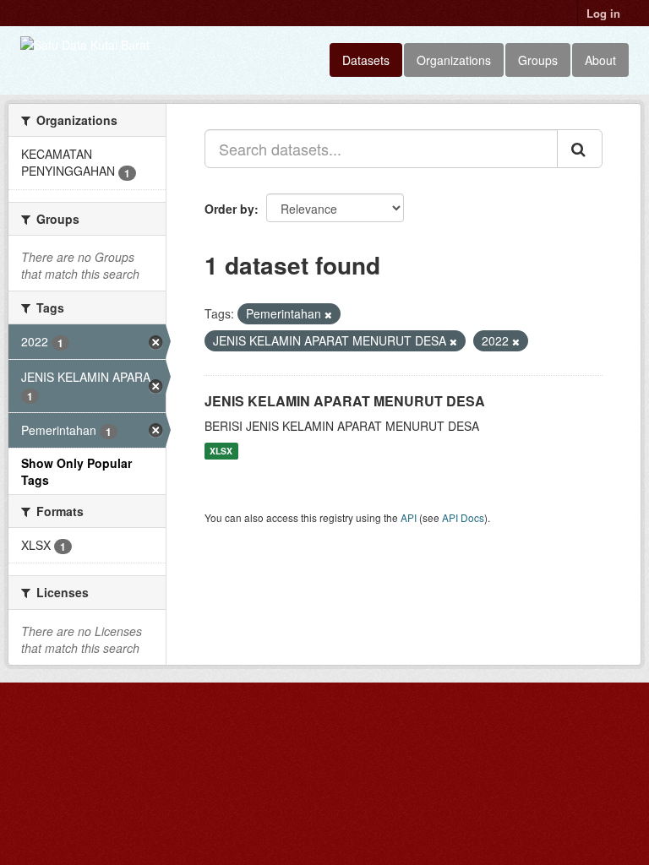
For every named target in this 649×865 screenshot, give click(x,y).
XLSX (221, 450)
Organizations (454, 60)
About (600, 60)
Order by (229, 208)
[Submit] (580, 148)
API (409, 517)
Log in (603, 13)
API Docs (463, 517)
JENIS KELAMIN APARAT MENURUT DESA (345, 401)
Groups (538, 60)
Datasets (366, 60)
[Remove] (328, 314)
